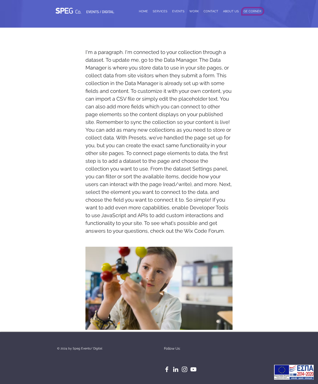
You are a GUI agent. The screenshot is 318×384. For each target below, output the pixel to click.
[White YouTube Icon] (193, 369)
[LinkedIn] (175, 369)
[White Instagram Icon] (184, 369)
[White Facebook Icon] (166, 369)
